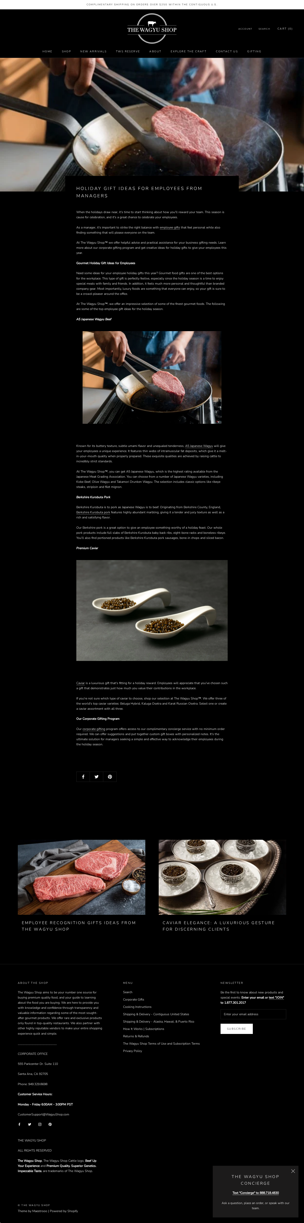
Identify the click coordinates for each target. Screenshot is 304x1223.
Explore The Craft (189, 51)
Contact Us (227, 51)
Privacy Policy (132, 1051)
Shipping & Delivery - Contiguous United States (156, 1014)
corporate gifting (94, 729)
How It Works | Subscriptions (143, 1029)
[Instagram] (39, 1124)
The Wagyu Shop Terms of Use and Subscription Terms (161, 1044)
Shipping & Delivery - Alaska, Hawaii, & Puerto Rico (158, 1021)
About (155, 51)
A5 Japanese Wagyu (199, 446)
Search (264, 29)
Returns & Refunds (136, 1036)
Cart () (285, 29)
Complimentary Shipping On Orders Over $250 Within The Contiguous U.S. (152, 4)
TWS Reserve (128, 51)
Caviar (80, 683)
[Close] (293, 1171)
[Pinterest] (50, 1124)
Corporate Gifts (133, 999)
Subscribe (236, 1029)
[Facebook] (19, 1124)
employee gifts (170, 227)
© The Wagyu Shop (34, 1205)
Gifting (254, 51)
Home (48, 51)
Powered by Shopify (64, 1211)
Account (245, 29)
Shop (66, 51)
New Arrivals (93, 51)
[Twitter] (29, 1124)
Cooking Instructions (137, 1007)
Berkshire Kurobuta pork (93, 512)
